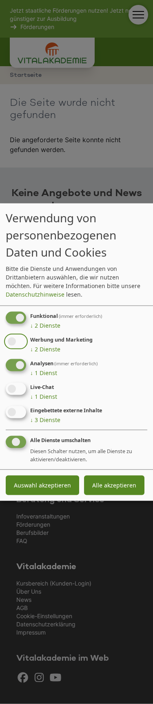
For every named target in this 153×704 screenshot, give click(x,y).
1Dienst (43, 373)
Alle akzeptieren (114, 485)
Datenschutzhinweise (35, 294)
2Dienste (45, 325)
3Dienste (45, 420)
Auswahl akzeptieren (42, 485)
